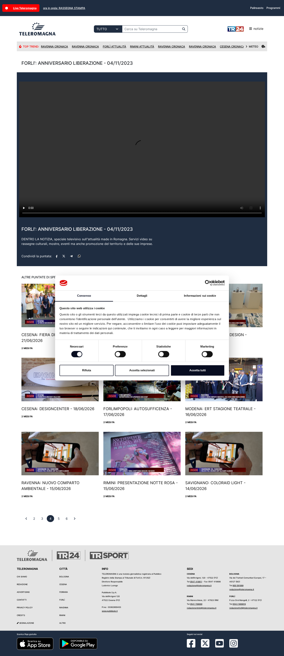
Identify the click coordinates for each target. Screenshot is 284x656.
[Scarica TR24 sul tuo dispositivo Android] (78, 643)
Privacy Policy (25, 607)
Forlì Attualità (114, 46)
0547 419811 (196, 581)
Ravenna (63, 607)
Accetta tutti (197, 370)
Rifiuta (86, 370)
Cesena (63, 584)
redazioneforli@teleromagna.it (243, 608)
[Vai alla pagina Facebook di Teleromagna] (193, 646)
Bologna (64, 576)
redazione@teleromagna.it (199, 585)
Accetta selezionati (142, 370)
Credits (21, 615)
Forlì (62, 600)
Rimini (62, 615)
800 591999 (238, 585)
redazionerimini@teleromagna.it (201, 608)
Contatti (22, 600)
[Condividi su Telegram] (71, 256)
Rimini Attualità (142, 46)
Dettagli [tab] (142, 295)
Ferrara (63, 592)
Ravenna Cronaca (54, 46)
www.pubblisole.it (110, 611)
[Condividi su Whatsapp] (79, 256)
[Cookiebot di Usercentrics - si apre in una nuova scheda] (208, 283)
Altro (62, 623)
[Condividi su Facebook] (56, 256)
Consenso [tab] (84, 295)
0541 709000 (196, 604)
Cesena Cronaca (232, 46)
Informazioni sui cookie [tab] (200, 295)
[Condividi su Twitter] (64, 256)
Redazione (22, 584)
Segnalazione (26, 623)
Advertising (23, 592)
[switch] (120, 354)
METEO (253, 46)
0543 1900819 (239, 604)
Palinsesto (256, 7)
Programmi (273, 7)
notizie (258, 29)
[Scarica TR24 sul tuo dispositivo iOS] (35, 643)
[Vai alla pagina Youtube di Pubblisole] (219, 646)
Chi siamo (22, 576)
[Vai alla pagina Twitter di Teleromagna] (205, 643)
